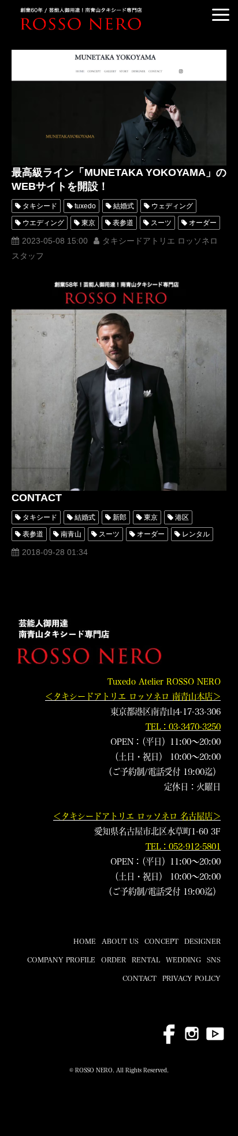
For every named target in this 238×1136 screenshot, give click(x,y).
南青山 (71, 534)
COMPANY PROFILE (61, 959)
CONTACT (37, 497)
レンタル (196, 534)
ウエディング (43, 223)
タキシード (40, 206)
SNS (214, 959)
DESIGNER (202, 941)
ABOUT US (120, 941)
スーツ (161, 223)
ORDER (113, 959)
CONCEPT (161, 941)
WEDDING (183, 959)
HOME (84, 941)
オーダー (203, 223)
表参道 (123, 223)
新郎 (120, 517)
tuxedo (85, 206)
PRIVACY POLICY (191, 978)
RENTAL (146, 959)
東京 (88, 223)
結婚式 (123, 206)
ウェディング (172, 206)
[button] (220, 15)
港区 (182, 517)
